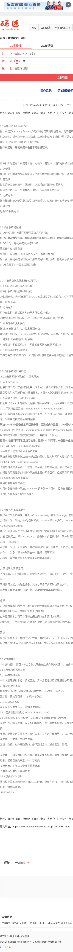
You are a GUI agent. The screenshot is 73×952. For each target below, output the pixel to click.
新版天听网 (66, 923)
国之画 (15, 923)
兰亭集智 (6, 923)
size (18, 112)
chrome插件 (54, 923)
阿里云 (43, 923)
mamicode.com (15, 942)
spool (35, 112)
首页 (33, 27)
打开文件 (62, 112)
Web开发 (46, 27)
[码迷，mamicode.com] (9, 29)
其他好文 (13, 38)
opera (10, 112)
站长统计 (34, 923)
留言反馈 (25, 936)
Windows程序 (62, 27)
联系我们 (14, 936)
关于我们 (4, 936)
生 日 (7, 68)
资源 (42, 112)
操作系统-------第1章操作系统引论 (18, 810)
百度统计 (24, 923)
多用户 (51, 112)
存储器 (26, 112)
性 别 (7, 61)
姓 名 (7, 53)
